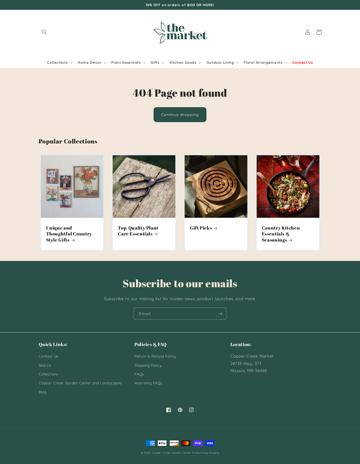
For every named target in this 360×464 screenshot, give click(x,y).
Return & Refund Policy (155, 356)
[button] (44, 32)
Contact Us (49, 356)
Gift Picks (201, 228)
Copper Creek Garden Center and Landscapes (80, 383)
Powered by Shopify (205, 452)
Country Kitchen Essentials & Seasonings (281, 234)
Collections (48, 374)
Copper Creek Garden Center (171, 452)
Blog (43, 392)
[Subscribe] (220, 314)
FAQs (139, 374)
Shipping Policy (147, 365)
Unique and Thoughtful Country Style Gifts (69, 234)
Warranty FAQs (148, 383)
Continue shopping (180, 114)
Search (45, 365)
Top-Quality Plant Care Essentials (138, 231)
